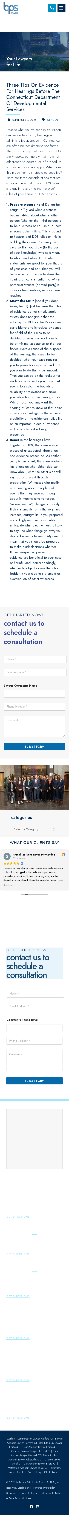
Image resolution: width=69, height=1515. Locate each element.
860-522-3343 (19, 1249)
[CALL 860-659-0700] (52, 8)
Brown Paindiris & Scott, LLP (33, 1482)
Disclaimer (23, 1487)
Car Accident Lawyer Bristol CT (40, 1463)
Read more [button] (9, 885)
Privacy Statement (29, 1493)
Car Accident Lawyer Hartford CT (41, 1447)
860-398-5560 (19, 1212)
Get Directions (18, 1217)
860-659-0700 (19, 1287)
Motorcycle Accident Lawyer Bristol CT (28, 1468)
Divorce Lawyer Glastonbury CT (44, 1472)
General (52, 120)
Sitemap (46, 1493)
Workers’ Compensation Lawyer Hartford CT (30, 1438)
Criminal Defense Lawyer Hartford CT (31, 1451)
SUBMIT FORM (34, 746)
